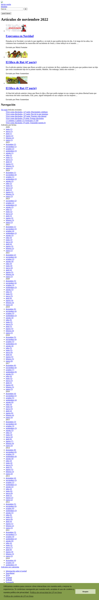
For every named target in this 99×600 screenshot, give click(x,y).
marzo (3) (9, 218)
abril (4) (9, 244)
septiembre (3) (11, 151)
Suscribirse (10, 573)
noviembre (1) (11, 147)
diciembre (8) (11, 450)
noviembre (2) (11, 201)
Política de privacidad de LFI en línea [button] (46, 592)
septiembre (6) (11, 372)
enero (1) (9, 140)
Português (9, 582)
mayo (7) (9, 547)
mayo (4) (9, 242)
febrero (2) (10, 138)
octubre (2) (10, 149)
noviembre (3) (11, 229)
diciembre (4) (11, 394)
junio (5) (9, 294)
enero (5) (9, 277)
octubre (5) (10, 313)
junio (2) (9, 212)
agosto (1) (9, 153)
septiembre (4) (11, 400)
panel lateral (6, 13)
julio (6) (9, 320)
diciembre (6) (11, 309)
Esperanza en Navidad (20, 36)
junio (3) (9, 186)
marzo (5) (9, 272)
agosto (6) (9, 402)
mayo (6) (9, 352)
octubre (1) (10, 177)
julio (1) (9, 209)
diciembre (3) (11, 422)
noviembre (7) (11, 534)
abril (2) (9, 495)
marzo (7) (9, 441)
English (9, 578)
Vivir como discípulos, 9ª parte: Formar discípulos (25, 118)
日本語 (9, 580)
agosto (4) (9, 261)
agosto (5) (9, 290)
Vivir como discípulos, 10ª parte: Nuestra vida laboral (26, 116)
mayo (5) (9, 296)
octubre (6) (10, 508)
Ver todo (4, 110)
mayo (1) (9, 131)
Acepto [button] (85, 592)
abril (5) (9, 326)
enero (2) (9, 500)
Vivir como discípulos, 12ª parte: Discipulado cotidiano (27, 112)
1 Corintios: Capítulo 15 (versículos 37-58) (22, 121)
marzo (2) (9, 136)
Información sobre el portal (16, 571)
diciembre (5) (11, 281)
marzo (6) (9, 413)
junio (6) (9, 491)
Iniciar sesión (6, 4)
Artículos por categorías (10, 567)
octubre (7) (10, 370)
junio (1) (9, 129)
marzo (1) (9, 164)
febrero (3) (10, 166)
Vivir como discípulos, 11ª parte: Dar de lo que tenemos (27, 114)
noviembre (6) (11, 452)
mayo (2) (9, 188)
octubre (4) (10, 231)
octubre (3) (10, 285)
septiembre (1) (11, 485)
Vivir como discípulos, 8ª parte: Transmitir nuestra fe (26, 123)
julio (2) (9, 155)
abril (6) (9, 298)
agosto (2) (9, 181)
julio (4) (9, 238)
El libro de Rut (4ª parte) (21, 62)
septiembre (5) (11, 287)
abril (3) (9, 162)
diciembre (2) (11, 144)
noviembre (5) (11, 396)
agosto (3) (9, 235)
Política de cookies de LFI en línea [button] (18, 596)
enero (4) (9, 305)
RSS (7, 575)
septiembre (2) (11, 179)
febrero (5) (10, 359)
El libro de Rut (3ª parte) (21, 88)
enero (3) (9, 196)
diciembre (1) (11, 173)
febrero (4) (10, 274)
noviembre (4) (11, 175)
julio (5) (9, 292)
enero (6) (9, 361)
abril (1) (9, 134)
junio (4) (9, 266)
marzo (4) (9, 300)
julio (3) (9, 433)
